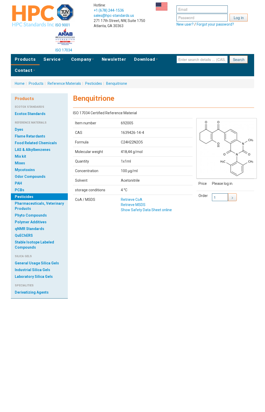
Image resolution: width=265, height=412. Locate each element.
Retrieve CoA (131, 199)
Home (20, 83)
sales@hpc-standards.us (114, 15)
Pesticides (93, 83)
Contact (24, 70)
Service (52, 59)
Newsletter (114, 59)
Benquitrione (116, 83)
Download (144, 59)
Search (239, 59)
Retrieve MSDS (133, 205)
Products (25, 59)
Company (81, 59)
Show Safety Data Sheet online (146, 210)
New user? (185, 24)
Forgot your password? (215, 24)
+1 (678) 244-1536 (109, 10)
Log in (239, 17)
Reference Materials (64, 83)
